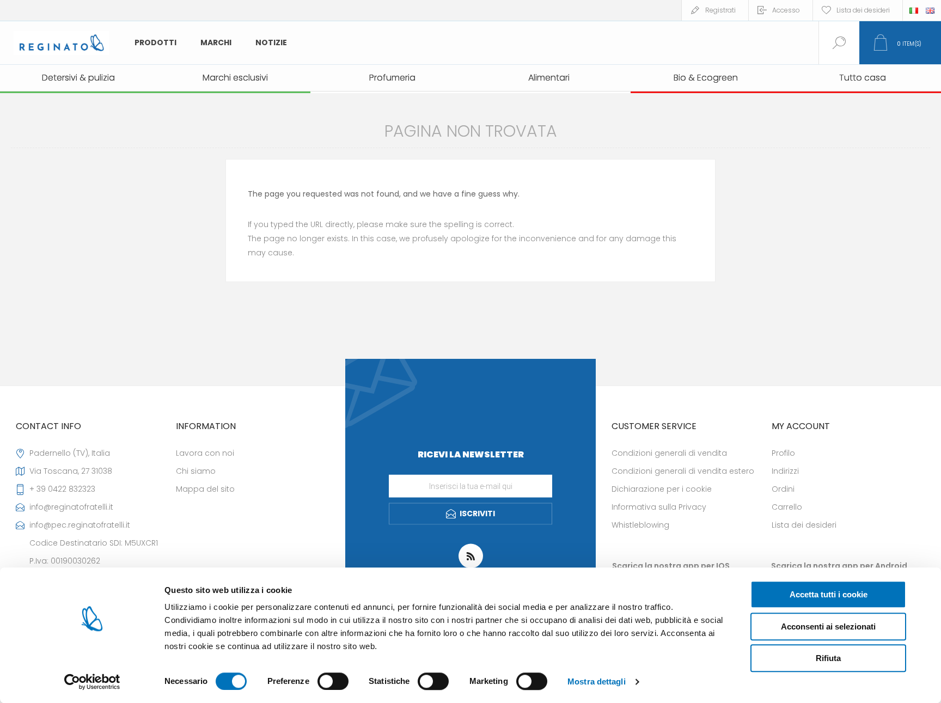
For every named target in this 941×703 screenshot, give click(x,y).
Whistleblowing (640, 524)
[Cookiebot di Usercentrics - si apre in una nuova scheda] (92, 682)
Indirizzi (785, 471)
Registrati (720, 10)
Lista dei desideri (804, 524)
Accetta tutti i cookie (828, 594)
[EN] (930, 10)
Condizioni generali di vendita (669, 453)
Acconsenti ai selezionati (828, 626)
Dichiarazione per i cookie (662, 489)
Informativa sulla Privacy (659, 507)
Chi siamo (196, 471)
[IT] (914, 10)
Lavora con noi (205, 453)
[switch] (333, 681)
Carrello (787, 507)
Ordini (783, 489)
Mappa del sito (205, 489)
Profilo (783, 453)
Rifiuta (828, 658)
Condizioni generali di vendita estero (683, 471)
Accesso (786, 10)
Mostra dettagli (596, 681)
